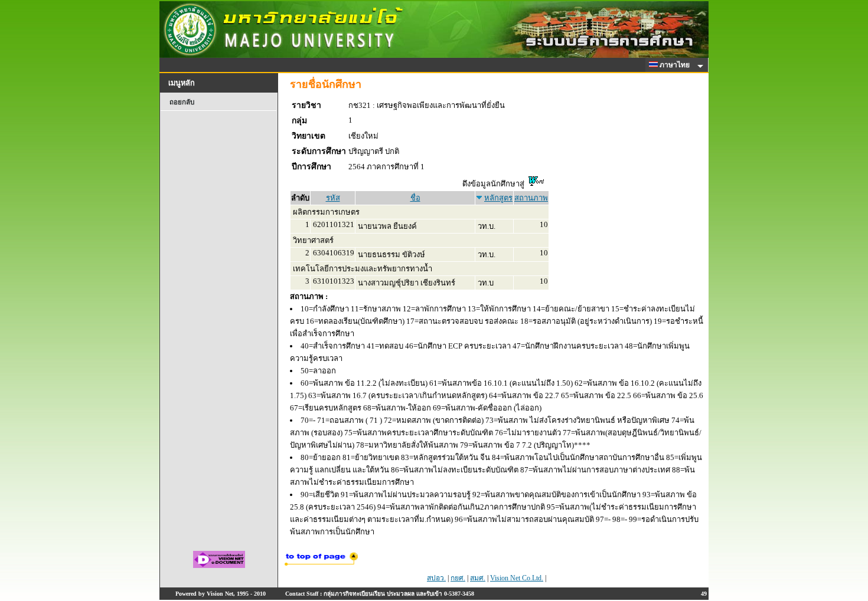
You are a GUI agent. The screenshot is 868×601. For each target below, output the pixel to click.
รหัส (333, 197)
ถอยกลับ (181, 102)
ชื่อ (415, 197)
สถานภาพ (531, 197)
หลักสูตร (498, 197)
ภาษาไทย (675, 65)
